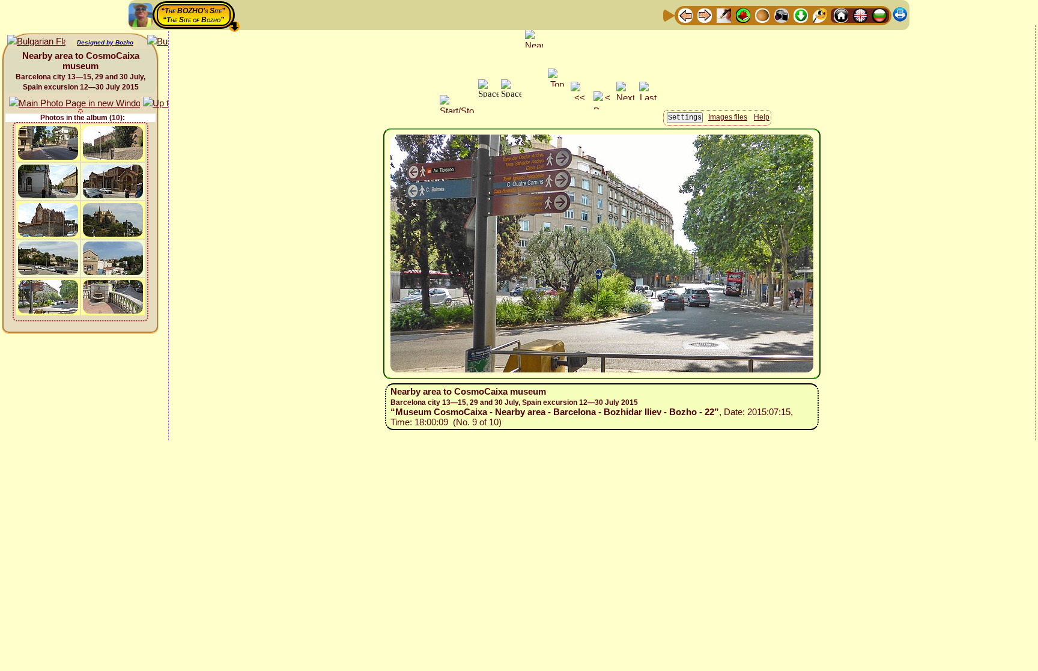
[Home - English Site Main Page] (860, 15)
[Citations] (743, 15)
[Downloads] (801, 15)
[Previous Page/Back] (685, 15)
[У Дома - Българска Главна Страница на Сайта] (879, 15)
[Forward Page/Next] (704, 15)
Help (761, 117)
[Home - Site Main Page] (841, 15)
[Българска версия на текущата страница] (36, 41)
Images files (727, 117)
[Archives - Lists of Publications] (724, 15)
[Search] (820, 15)
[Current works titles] (762, 15)
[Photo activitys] (781, 15)
